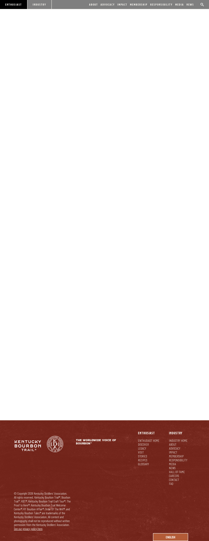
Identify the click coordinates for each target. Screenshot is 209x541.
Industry (39, 4)
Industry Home (178, 440)
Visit (141, 452)
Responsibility (161, 4)
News (190, 4)
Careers (174, 476)
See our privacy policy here (28, 529)
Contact (174, 480)
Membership (139, 4)
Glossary (143, 464)
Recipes (142, 460)
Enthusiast (13, 4)
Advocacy (108, 4)
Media (179, 4)
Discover (143, 444)
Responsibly (126, 380)
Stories (142, 456)
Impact (122, 4)
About (93, 4)
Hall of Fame (177, 472)
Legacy (142, 448)
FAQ (171, 484)
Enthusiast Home (148, 440)
